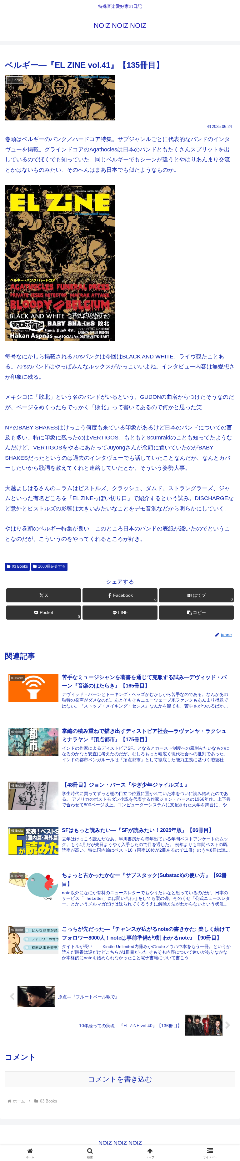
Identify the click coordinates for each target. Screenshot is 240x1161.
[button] (196, 613)
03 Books (20, 566)
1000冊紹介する (52, 566)
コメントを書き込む (120, 1079)
